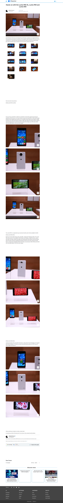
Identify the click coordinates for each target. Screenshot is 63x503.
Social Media (47, 496)
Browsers (47, 494)
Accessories (34, 496)
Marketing (7, 496)
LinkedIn (18, 487)
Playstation (34, 498)
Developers (8, 492)
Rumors (33, 494)
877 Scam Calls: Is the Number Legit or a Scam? (38, 471)
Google (20, 496)
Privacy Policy (29, 501)
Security (7, 498)
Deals (33, 492)
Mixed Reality (47, 498)
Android (20, 494)
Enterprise (7, 494)
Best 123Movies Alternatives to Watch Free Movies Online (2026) (51, 480)
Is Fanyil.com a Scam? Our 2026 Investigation (25, 471)
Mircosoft (20, 492)
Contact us (34, 501)
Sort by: (32, 462)
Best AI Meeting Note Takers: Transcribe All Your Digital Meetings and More (12, 480)
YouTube (16, 487)
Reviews (46, 492)
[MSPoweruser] (12, 1)
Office (20, 498)
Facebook (11, 487)
